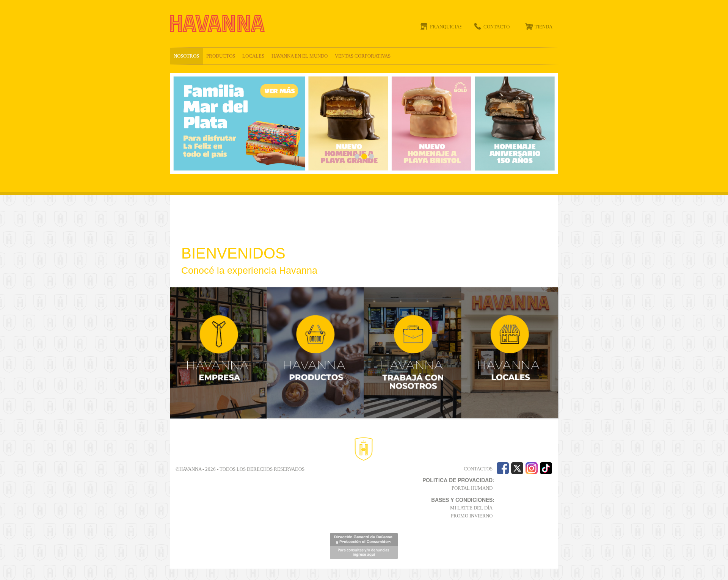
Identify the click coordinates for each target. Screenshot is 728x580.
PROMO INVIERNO (472, 516)
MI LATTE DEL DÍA (471, 508)
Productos (220, 56)
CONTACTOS (478, 469)
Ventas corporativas (363, 56)
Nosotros (186, 56)
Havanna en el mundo (299, 56)
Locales (253, 56)
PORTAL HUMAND (472, 488)
